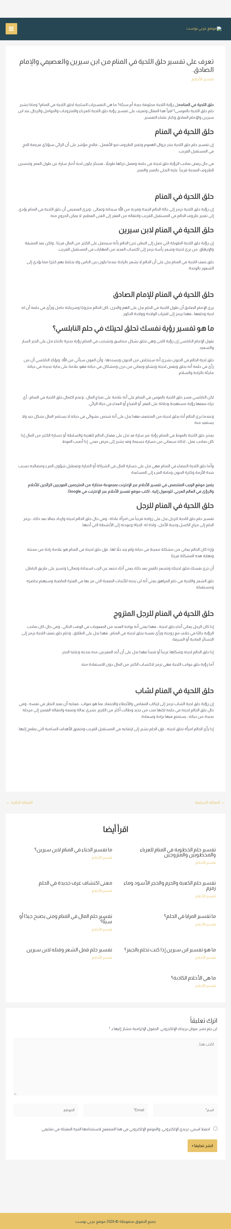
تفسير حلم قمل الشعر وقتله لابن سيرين (69, 950)
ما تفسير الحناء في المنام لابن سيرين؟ (73, 849)
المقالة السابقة (210, 803)
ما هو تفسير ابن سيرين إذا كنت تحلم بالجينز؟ (170, 950)
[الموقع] (46, 1111)
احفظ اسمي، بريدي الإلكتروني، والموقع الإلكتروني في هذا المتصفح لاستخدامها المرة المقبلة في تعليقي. (125, 1129)
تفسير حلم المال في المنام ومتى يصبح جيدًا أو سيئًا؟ (65, 918)
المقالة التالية (19, 803)
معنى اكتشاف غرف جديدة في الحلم (75, 883)
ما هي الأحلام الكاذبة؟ (193, 978)
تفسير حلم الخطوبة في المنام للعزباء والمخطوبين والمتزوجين (178, 852)
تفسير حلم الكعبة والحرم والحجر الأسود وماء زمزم (170, 885)
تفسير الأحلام (203, 79)
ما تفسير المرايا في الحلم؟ (190, 916)
